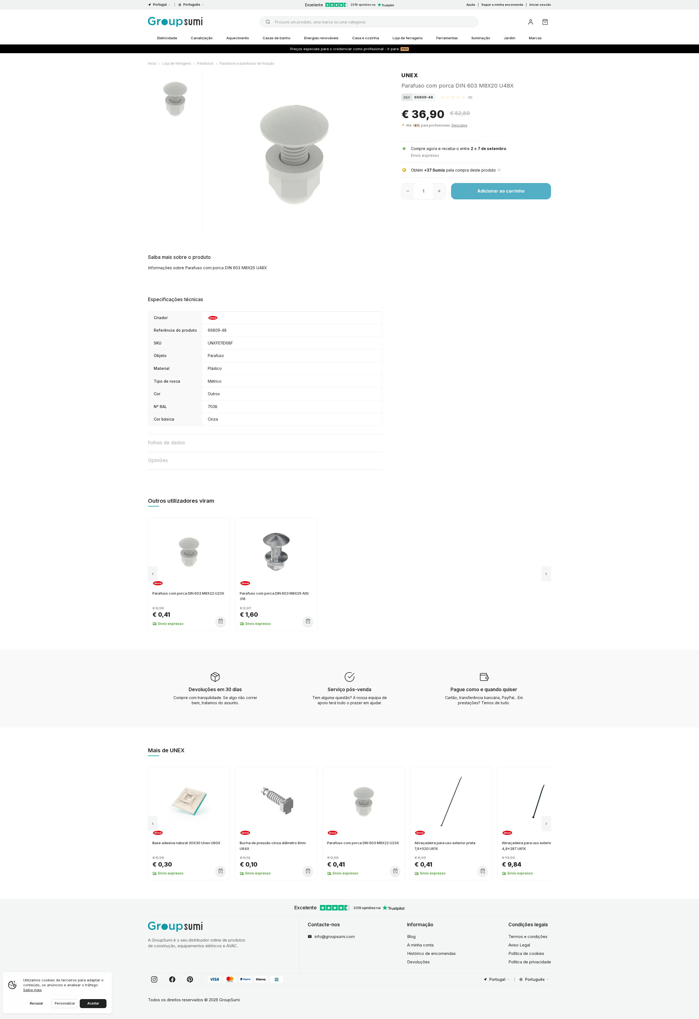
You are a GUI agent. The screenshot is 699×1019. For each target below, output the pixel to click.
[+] (439, 191)
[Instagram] (154, 979)
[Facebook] (172, 979)
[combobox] (369, 21)
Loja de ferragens (408, 38)
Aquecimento (237, 38)
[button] (456, 97)
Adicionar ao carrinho (501, 191)
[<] (153, 574)
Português (191, 4)
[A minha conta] (531, 22)
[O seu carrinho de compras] (545, 22)
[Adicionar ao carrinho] (220, 621)
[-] (408, 191)
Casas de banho (277, 38)
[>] (546, 574)
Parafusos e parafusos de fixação (247, 63)
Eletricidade (167, 38)
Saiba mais (32, 990)
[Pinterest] (190, 979)
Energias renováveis (321, 38)
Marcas (535, 38)
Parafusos (205, 63)
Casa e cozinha (365, 38)
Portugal (160, 4)
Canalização (202, 38)
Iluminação (481, 38)
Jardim (509, 38)
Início (152, 63)
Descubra (459, 125)
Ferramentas (447, 38)
